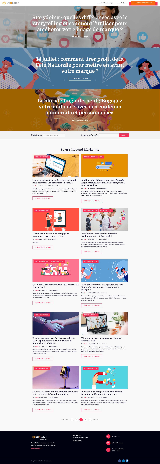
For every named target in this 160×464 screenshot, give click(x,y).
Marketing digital (57, 261)
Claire (37, 186)
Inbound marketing (41, 157)
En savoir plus (35, 448)
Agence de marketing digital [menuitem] (80, 437)
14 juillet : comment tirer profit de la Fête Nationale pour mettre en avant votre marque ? (102, 287)
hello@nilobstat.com (117, 443)
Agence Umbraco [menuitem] (77, 440)
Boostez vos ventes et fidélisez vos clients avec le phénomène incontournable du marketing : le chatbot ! (53, 340)
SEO (101, 157)
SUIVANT (96, 420)
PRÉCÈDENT (65, 420)
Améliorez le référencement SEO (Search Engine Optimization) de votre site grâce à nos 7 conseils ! (103, 182)
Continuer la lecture (80, 37)
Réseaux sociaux (106, 210)
